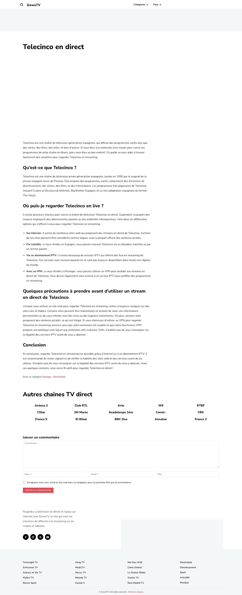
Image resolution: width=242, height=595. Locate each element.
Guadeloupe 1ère (121, 412)
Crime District (135, 567)
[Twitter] (40, 537)
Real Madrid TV (136, 582)
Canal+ (161, 412)
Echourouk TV (30, 567)
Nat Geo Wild (135, 562)
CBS (201, 412)
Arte (121, 405)
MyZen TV (28, 577)
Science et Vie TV (32, 572)
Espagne (47, 377)
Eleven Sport (29, 582)
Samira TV (133, 577)
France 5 (41, 419)
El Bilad (81, 419)
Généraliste (59, 377)
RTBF (201, 405)
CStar (41, 412)
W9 (160, 405)
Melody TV (81, 577)
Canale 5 (80, 582)
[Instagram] (33, 537)
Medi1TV (80, 567)
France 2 (201, 419)
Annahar (161, 419)
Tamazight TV (30, 562)
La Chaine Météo (137, 572)
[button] (21, 4)
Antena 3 (41, 405)
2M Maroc (81, 412)
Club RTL (81, 405)
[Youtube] (48, 537)
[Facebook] (26, 537)
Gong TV (80, 562)
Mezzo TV (80, 572)
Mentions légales (135, 592)
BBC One (121, 419)
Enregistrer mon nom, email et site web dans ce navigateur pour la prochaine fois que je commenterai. (79, 482)
